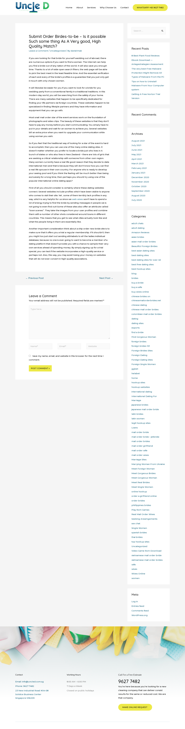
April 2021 (137, 159)
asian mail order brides (144, 241)
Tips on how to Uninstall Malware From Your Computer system (148, 85)
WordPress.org (140, 615)
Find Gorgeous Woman (144, 337)
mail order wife (139, 450)
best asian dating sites (143, 250)
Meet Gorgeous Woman (144, 477)
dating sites (138, 323)
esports (136, 327)
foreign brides (139, 341)
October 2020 (139, 186)
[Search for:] (149, 30)
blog (134, 273)
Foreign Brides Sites (142, 350)
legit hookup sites (141, 423)
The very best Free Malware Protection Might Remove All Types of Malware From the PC (148, 72)
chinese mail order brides (145, 309)
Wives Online (138, 573)
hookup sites (138, 382)
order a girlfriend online (144, 496)
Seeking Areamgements (144, 519)
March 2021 (138, 163)
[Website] (98, 347)
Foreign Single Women (144, 364)
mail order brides (141, 441)
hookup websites (141, 387)
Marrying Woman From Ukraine (148, 464)
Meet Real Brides (141, 482)
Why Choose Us (108, 7)
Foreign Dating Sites (142, 359)
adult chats (137, 223)
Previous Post (35, 278)
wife (134, 564)
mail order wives (140, 455)
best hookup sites (141, 269)
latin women (138, 418)
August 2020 (138, 195)
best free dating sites (143, 264)
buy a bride (138, 282)
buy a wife (137, 287)
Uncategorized (58, 50)
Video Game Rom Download (146, 550)
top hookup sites (140, 541)
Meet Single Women (142, 487)
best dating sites (140, 255)
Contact (124, 7)
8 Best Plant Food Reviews (146, 55)
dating (135, 318)
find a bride (138, 332)
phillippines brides (141, 505)
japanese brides (140, 404)
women (135, 578)
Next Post (106, 278)
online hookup (139, 491)
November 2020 (140, 181)
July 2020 (137, 200)
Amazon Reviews (140, 232)
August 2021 (138, 141)
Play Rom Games (140, 510)
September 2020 (141, 191)
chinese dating (139, 305)
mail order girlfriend (142, 446)
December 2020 (140, 177)
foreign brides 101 (141, 346)
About (79, 7)
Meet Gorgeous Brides (144, 473)
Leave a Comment (38, 50)
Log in (135, 601)
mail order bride (140, 432)
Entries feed (138, 606)
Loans (135, 427)
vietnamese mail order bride (147, 555)
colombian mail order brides (147, 314)
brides (135, 278)
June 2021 (137, 150)
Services (91, 7)
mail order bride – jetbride (145, 437)
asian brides (138, 237)
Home (69, 7)
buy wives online (140, 291)
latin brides (137, 414)
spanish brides (139, 532)
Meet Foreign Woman (143, 468)
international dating (142, 391)
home (135, 378)
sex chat (136, 523)
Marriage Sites (139, 459)
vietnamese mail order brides (147, 560)
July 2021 (136, 145)
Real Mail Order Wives (143, 514)
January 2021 (138, 172)
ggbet (135, 369)
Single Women (139, 528)
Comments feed (140, 610)
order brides (138, 500)
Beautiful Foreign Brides (145, 246)
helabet (136, 373)
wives (134, 569)
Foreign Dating (139, 355)
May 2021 (136, 154)
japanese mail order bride (145, 409)
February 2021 (139, 168)
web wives (77, 199)
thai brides (137, 537)
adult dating (138, 228)
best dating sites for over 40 (146, 260)
